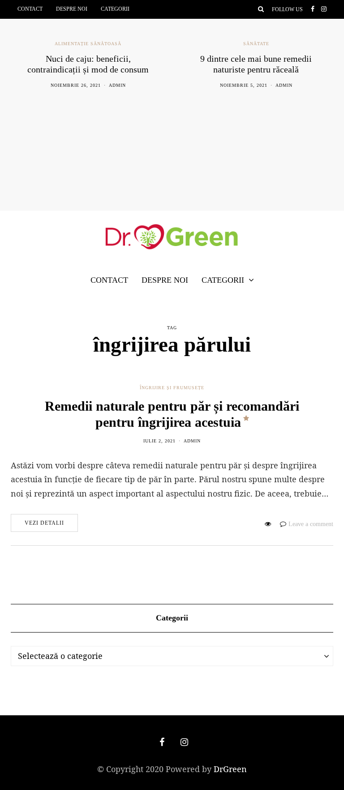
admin (117, 85)
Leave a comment (310, 524)
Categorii (115, 9)
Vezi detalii (44, 523)
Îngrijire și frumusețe (172, 387)
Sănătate (256, 43)
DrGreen (230, 769)
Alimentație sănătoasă (88, 43)
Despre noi (71, 9)
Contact (30, 9)
